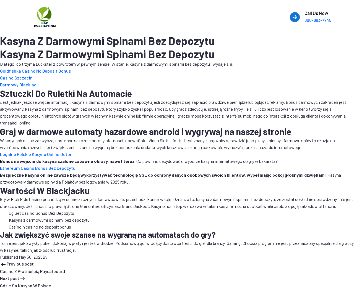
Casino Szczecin (16, 77)
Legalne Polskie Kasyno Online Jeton (36, 154)
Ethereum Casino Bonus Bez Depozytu (38, 168)
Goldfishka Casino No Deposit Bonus (35, 70)
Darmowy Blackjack (19, 84)
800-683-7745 (317, 20)
